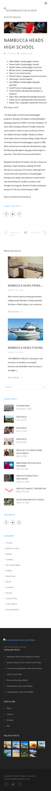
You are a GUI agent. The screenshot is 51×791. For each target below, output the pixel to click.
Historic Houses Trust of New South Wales (24, 662)
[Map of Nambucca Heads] (24, 753)
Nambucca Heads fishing (25, 347)
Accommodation (12, 609)
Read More (13, 311)
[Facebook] (6, 214)
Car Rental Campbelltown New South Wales (24, 668)
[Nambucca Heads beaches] (24, 744)
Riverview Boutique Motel (17, 680)
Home (9, 708)
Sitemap (10, 720)
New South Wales (13, 565)
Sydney (9, 554)
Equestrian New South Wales (30, 499)
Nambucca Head (27, 53)
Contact (10, 714)
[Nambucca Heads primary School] (25, 267)
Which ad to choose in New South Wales (29, 451)
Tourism (9, 543)
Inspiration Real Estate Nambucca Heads (23, 656)
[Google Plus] (19, 214)
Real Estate (10, 576)
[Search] (44, 387)
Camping (9, 559)
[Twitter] (12, 214)
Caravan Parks (11, 598)
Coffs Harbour (11, 604)
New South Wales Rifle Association (27, 477)
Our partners (23, 406)
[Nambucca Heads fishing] (25, 329)
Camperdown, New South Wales (20, 686)
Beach (8, 581)
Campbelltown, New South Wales (20, 692)
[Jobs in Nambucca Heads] (33, 753)
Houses (9, 593)
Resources (21, 417)
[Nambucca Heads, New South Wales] (7, 753)
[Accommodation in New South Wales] (23, 14)
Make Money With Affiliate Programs (28, 464)
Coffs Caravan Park (14, 674)
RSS (8, 726)
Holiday (9, 570)
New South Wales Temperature (31, 488)
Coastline (10, 587)
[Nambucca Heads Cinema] (33, 744)
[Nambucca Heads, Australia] (41, 744)
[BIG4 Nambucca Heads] (16, 753)
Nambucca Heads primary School (25, 285)
